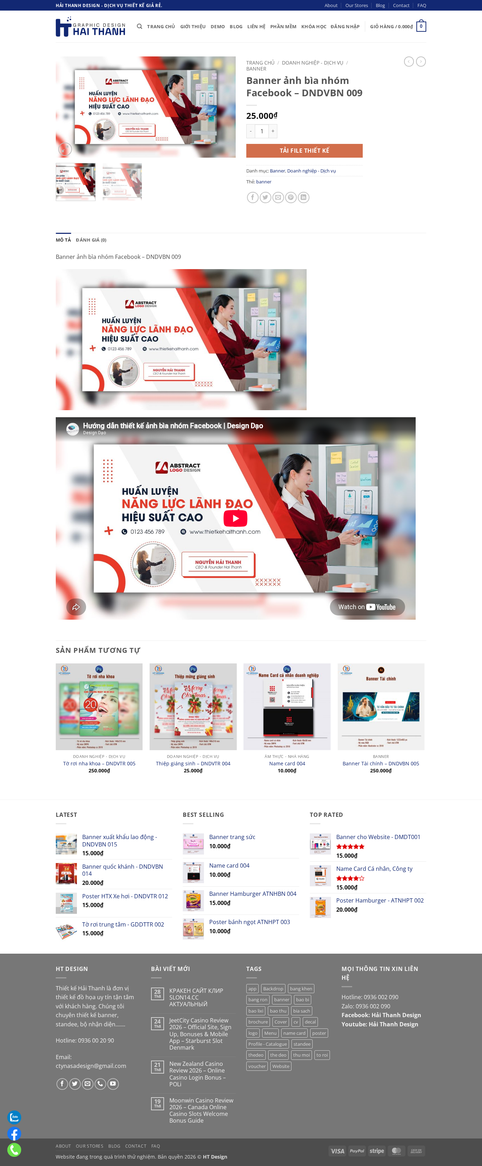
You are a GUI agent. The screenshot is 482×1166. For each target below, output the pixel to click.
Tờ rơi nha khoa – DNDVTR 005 (99, 763)
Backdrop (273, 988)
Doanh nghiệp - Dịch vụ (312, 62)
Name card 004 (287, 763)
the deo (278, 1055)
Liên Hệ (256, 26)
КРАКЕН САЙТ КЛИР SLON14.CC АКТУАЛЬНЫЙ (196, 998)
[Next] (223, 107)
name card (294, 1033)
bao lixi (255, 1011)
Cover (281, 1022)
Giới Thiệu (193, 26)
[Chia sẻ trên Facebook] (253, 198)
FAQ (421, 5)
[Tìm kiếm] (139, 26)
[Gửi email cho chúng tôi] (88, 1084)
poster (319, 1033)
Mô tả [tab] (63, 240)
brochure (258, 1022)
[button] (345, 26)
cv (296, 1022)
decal (310, 1022)
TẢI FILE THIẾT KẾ (305, 150)
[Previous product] (421, 61)
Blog (380, 5)
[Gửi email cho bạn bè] (278, 198)
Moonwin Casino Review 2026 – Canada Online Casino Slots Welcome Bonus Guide (201, 1110)
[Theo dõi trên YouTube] (113, 1084)
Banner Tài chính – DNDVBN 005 (381, 763)
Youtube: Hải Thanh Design (380, 1024)
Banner (256, 68)
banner (263, 181)
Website (280, 1066)
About (331, 5)
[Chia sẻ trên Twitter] (265, 198)
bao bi (302, 999)
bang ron (257, 999)
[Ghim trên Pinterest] (291, 198)
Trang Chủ (161, 26)
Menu (270, 1033)
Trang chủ (260, 62)
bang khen (301, 988)
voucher (257, 1066)
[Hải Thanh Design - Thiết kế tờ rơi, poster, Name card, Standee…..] (91, 26)
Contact (401, 5)
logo (253, 1033)
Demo (218, 26)
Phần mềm (283, 26)
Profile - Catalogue (267, 1044)
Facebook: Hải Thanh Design (381, 1015)
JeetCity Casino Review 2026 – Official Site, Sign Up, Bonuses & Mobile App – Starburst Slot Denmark (200, 1034)
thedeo (256, 1055)
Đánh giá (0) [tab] (91, 240)
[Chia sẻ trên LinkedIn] (303, 198)
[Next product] (409, 61)
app (252, 988)
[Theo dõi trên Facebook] (62, 1084)
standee (302, 1044)
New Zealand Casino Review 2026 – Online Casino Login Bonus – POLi (197, 1074)
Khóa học (313, 26)
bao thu (278, 1011)
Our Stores (356, 5)
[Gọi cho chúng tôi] (100, 1084)
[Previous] (68, 107)
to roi (322, 1055)
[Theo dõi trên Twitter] (75, 1084)
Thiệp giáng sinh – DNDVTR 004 (193, 763)
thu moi (301, 1055)
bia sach (301, 1011)
